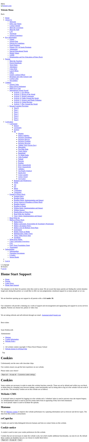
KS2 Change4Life (24, 167)
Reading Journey (20, 204)
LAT (11, 31)
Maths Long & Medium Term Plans (26, 228)
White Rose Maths (16, 239)
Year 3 (16, 114)
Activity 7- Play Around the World (26, 104)
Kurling (21, 163)
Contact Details (15, 26)
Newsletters (14, 81)
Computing (18, 190)
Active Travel (23, 177)
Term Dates (13, 65)
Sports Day (22, 173)
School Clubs (14, 84)
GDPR (12, 55)
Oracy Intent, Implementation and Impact (28, 216)
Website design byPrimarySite (16, 349)
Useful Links (14, 79)
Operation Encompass (17, 253)
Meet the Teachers (16, 61)
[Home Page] (6, 6)
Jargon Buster (14, 257)
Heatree (21, 133)
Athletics (21, 169)
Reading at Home (20, 206)
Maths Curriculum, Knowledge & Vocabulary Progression (34, 224)
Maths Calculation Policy (22, 226)
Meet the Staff (14, 30)
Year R (16, 108)
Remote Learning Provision (19, 106)
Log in (7, 261)
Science (16, 130)
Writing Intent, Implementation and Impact (28, 208)
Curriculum (9, 122)
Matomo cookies (12, 412)
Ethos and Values (15, 24)
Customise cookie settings (26, 374)
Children (8, 82)
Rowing (21, 161)
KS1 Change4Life (24, 165)
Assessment (14, 247)
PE (15, 132)
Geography (18, 128)
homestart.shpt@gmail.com (51, 315)
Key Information (11, 37)
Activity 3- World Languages (24, 96)
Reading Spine (19, 198)
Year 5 (16, 118)
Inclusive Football (24, 141)
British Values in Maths (22, 232)
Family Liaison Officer (17, 75)
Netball (20, 159)
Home (7, 18)
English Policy (19, 196)
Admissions (14, 49)
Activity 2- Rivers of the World (24, 94)
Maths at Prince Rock (17, 220)
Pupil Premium (15, 45)
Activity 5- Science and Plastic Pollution (27, 100)
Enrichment (18, 230)
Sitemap (8, 337)
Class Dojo (13, 69)
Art (15, 184)
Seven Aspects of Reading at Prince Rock (28, 202)
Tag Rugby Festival (25, 171)
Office (12, 73)
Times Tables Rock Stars (22, 235)
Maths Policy (18, 222)
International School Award (19, 90)
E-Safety (13, 255)
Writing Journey (19, 210)
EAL (11, 243)
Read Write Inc (15, 218)
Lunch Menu (14, 71)
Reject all (5, 374)
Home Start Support (12, 285)
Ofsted (12, 39)
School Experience (16, 35)
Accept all (13, 374)
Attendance (13, 67)
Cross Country (23, 175)
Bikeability (22, 147)
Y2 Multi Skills (23, 155)
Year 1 (16, 110)
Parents (7, 59)
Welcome (13, 22)
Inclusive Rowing (24, 143)
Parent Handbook (16, 63)
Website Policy (10, 341)
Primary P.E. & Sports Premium (20, 47)
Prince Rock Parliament (18, 86)
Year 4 (16, 116)
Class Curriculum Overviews (19, 241)
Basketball (21, 153)
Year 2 (16, 112)
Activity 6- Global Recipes (23, 102)
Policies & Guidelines (17, 43)
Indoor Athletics (23, 135)
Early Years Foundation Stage (20, 245)
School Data (14, 41)
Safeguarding (9, 249)
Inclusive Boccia (24, 139)
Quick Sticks (22, 151)
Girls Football (23, 157)
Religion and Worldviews (22, 181)
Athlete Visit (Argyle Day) (27, 145)
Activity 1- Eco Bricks (21, 92)
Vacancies (13, 33)
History (16, 126)
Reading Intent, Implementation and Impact (29, 200)
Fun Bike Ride (23, 149)
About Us (8, 20)
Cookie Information (12, 339)
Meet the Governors (16, 28)
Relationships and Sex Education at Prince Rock (26, 57)
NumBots (17, 237)
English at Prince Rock (17, 194)
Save (19, 440)
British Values (14, 53)
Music (16, 188)
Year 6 (16, 120)
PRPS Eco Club (15, 88)
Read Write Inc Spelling (22, 214)
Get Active (22, 179)
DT (15, 186)
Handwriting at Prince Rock (23, 212)
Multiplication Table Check (23, 234)
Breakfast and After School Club (21, 77)
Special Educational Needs (19, 51)
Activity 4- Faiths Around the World (26, 98)
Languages (17, 192)
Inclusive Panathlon (25, 137)
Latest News (9, 283)
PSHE (16, 183)
